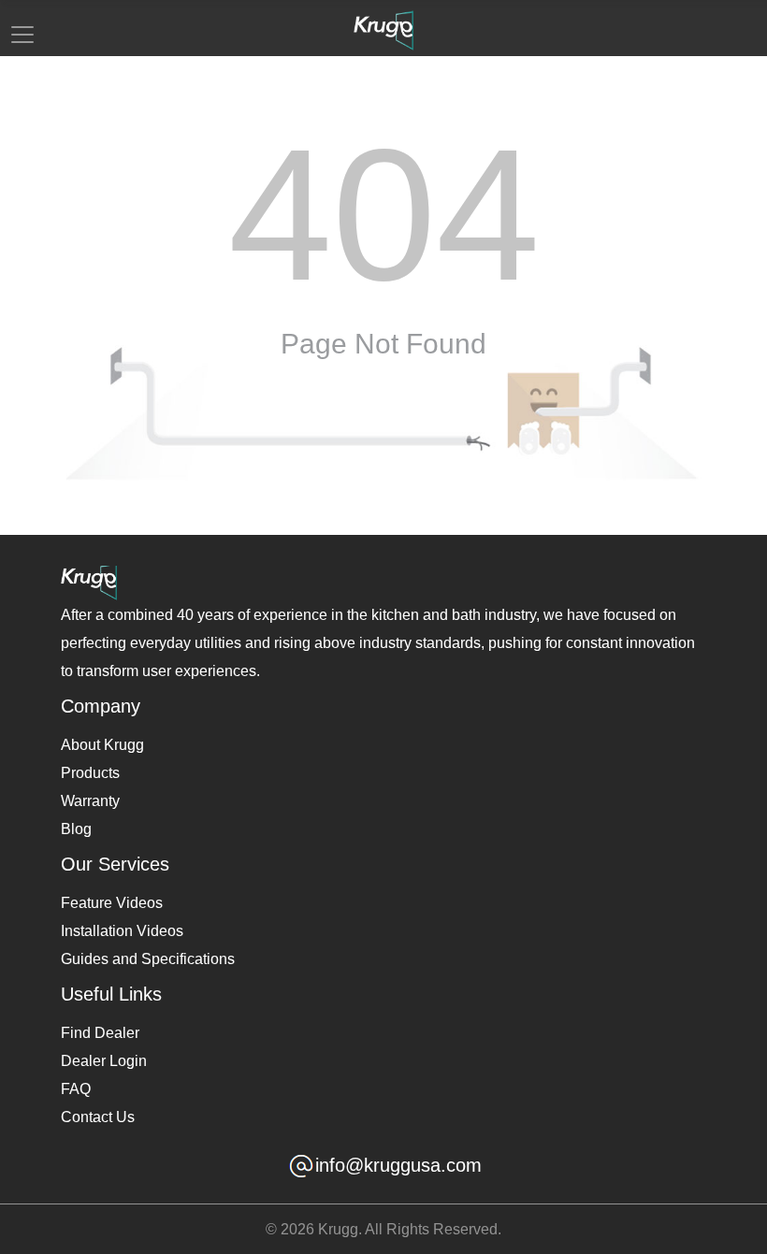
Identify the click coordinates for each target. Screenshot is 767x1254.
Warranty (90, 801)
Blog (76, 829)
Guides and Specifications (148, 959)
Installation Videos (122, 931)
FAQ (76, 1089)
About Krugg (102, 745)
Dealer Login (104, 1061)
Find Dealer (100, 1033)
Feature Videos (112, 903)
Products (90, 773)
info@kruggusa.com (398, 1165)
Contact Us (98, 1117)
